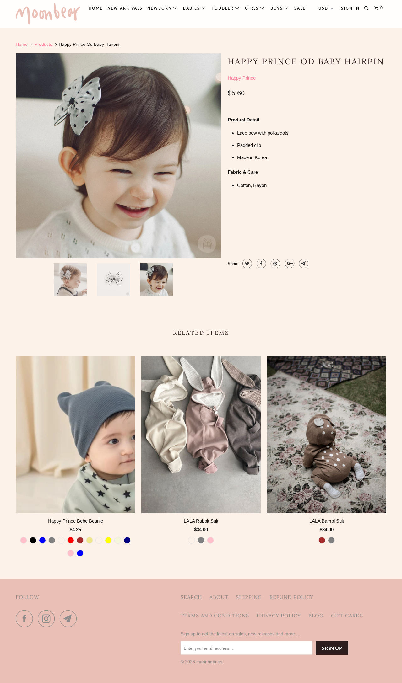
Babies (192, 8)
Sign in (350, 8)
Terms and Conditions (215, 615)
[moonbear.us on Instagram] (48, 618)
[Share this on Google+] (288, 263)
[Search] (367, 8)
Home (96, 8)
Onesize (240, 214)
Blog (315, 615)
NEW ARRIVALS (125, 8)
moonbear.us (209, 661)
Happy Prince (242, 78)
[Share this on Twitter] (246, 263)
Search (191, 597)
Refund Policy (291, 597)
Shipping (249, 597)
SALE (300, 8)
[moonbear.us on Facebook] (26, 618)
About (218, 597)
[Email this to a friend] (302, 263)
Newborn (160, 8)
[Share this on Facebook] (260, 263)
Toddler (223, 8)
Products (43, 44)
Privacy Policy (279, 615)
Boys (277, 8)
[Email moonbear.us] (70, 618)
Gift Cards (347, 615)
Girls (252, 8)
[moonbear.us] (48, 14)
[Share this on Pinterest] (274, 263)
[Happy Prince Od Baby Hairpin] (118, 156)
